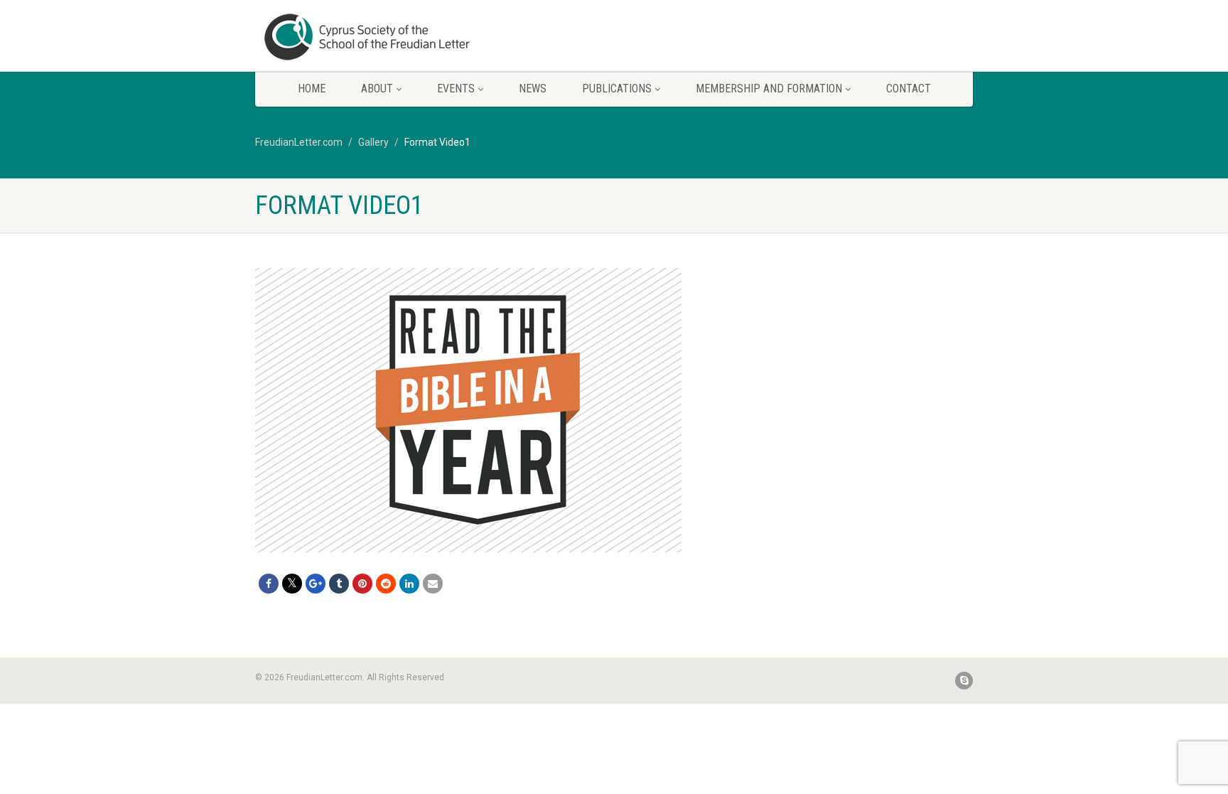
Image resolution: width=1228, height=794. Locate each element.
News (532, 88)
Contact (908, 88)
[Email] (433, 584)
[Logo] (367, 37)
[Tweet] (292, 584)
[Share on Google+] (315, 584)
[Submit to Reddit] (386, 584)
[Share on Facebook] (269, 584)
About (377, 88)
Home (311, 88)
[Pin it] (362, 584)
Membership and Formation (769, 88)
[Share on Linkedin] (409, 584)
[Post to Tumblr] (339, 584)
